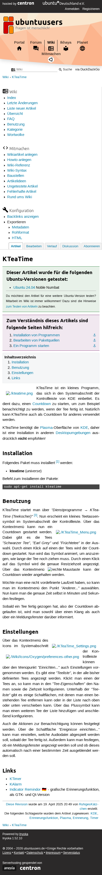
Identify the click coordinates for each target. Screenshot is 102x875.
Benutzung (16, 124)
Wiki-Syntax (17, 170)
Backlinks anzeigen (23, 217)
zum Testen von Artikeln (22, 307)
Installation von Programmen (36, 335)
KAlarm (16, 784)
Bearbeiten (34, 246)
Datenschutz (34, 853)
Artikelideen (16, 181)
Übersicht (15, 114)
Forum (36, 42)
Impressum (53, 853)
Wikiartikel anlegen (22, 155)
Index (11, 98)
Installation (20, 362)
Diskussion (70, 246)
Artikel (16, 246)
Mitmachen (51, 53)
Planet (82, 42)
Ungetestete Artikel (22, 186)
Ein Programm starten (31, 346)
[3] (35, 515)
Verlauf (52, 246)
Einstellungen (22, 373)
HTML (17, 238)
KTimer (15, 779)
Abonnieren (92, 246)
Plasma (46, 428)
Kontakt (19, 853)
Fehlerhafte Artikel (21, 191)
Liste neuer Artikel (21, 108)
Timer (94, 818)
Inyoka (23, 834)
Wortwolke (15, 135)
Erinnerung (80, 818)
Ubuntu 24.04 (24, 287)
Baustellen (15, 176)
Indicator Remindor (25, 789)
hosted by (10, 4)
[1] (57, 462)
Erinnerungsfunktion (43, 818)
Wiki (51, 42)
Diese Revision (16, 804)
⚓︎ (94, 335)
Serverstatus (71, 853)
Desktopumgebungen (73, 433)
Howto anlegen (19, 160)
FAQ (11, 119)
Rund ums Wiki (19, 197)
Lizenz (6, 853)
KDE (84, 428)
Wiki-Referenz (18, 165)
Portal (19, 42)
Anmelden (72, 9)
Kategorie (15, 129)
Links (16, 378)
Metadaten (20, 227)
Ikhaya (65, 42)
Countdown (41, 404)
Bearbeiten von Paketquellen (36, 340)
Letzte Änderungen (22, 103)
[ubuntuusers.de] (33, 26)
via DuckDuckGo (87, 69)
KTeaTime (19, 77)
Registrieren (91, 9)
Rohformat (20, 232)
